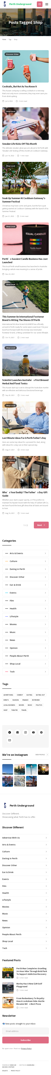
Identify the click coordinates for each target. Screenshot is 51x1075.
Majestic (5, 1071)
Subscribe (39, 4)
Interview (36, 700)
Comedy (20, 695)
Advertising (8, 695)
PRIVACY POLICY (15, 1071)
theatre (14, 710)
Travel (23, 710)
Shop (6, 710)
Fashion (15, 700)
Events (6, 700)
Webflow (13, 1065)
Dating (29, 695)
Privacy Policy (26, 1048)
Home (4, 39)
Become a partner (8, 1067)
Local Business (9, 705)
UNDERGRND (30, 1065)
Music (30, 705)
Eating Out (40, 695)
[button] (46, 4)
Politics (39, 705)
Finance (25, 700)
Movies (21, 705)
